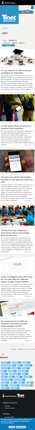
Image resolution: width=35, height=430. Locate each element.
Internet (26, 368)
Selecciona (6, 43)
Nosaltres (6, 414)
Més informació (21, 427)
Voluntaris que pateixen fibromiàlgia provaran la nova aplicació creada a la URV (17, 179)
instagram (15, 388)
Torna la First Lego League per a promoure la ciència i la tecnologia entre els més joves (15, 232)
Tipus (5, 40)
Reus (4, 376)
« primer (13, 349)
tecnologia (5, 388)
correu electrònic (7, 379)
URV (12, 376)
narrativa (5, 382)
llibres (22, 382)
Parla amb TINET (9, 417)
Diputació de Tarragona (8, 365)
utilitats (4, 385)
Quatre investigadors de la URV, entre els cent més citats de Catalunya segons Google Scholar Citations (16, 279)
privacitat (28, 376)
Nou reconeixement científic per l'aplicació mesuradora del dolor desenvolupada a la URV (14, 323)
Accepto (11, 427)
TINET (4, 374)
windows (29, 365)
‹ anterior (20, 349)
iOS (4, 371)
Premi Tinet (6, 368)
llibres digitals (15, 385)
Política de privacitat (10, 403)
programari (17, 362)
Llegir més (27, 89)
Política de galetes (10, 408)
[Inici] (9, 15)
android (26, 362)
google (30, 382)
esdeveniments (20, 379)
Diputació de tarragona (8, 3)
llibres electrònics (27, 385)
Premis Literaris (15, 374)
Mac (25, 374)
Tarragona (6, 362)
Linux (20, 376)
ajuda (14, 382)
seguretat (12, 371)
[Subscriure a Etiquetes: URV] (3, 354)
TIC (20, 365)
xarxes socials (23, 371)
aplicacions (16, 368)
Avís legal (7, 406)
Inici (3, 28)
